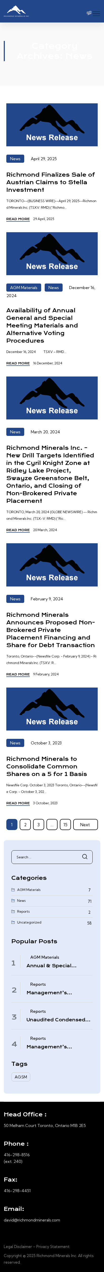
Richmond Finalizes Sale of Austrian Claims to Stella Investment (50, 182)
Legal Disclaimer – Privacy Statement (37, 1246)
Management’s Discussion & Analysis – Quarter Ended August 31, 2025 (57, 1047)
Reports (23, 911)
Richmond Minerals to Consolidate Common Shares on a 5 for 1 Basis (46, 766)
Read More (18, 219)
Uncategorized (29, 922)
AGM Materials (23, 287)
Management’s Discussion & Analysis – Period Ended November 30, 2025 (59, 993)
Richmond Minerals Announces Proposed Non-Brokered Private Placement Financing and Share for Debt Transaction (50, 630)
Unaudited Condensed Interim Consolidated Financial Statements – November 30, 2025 (57, 1020)
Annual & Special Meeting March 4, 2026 (57, 966)
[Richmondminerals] (16, 11)
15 (65, 824)
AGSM (21, 1076)
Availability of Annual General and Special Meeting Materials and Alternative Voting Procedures (42, 325)
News (15, 158)
